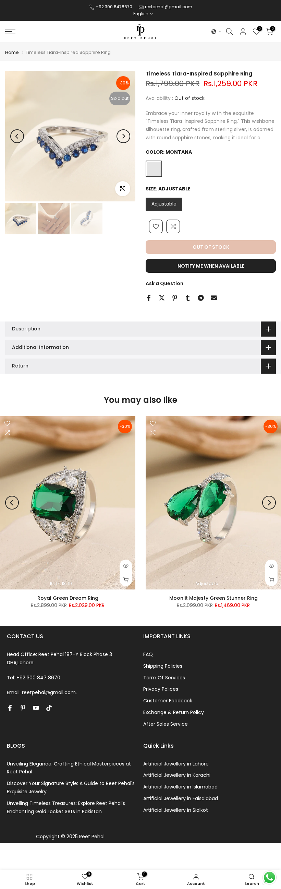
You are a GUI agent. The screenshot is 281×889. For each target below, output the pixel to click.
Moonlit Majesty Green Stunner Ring (213, 597)
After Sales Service (165, 724)
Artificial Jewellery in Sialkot (175, 810)
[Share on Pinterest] (175, 298)
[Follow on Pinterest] (23, 708)
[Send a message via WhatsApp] (269, 877)
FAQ (148, 654)
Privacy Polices (160, 689)
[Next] (123, 136)
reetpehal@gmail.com (168, 7)
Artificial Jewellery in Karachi (176, 775)
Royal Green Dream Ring (67, 597)
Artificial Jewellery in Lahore (176, 763)
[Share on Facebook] (149, 298)
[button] (216, 31)
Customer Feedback (167, 700)
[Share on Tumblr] (188, 298)
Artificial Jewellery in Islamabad (180, 786)
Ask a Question (164, 283)
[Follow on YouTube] (36, 708)
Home (12, 52)
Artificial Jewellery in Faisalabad (180, 798)
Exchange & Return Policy (173, 712)
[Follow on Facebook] (10, 708)
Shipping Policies (162, 666)
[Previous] (17, 136)
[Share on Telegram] (201, 298)
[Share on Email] (214, 298)
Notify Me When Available (211, 265)
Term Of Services (164, 677)
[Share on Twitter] (162, 298)
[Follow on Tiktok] (49, 708)
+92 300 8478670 (114, 7)
